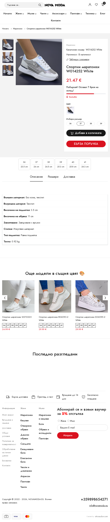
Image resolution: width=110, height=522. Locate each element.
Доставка (6, 428)
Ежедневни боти (26, 451)
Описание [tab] (36, 177)
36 (70, 123)
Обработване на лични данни (8, 452)
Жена (63, 421)
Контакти (56, 20)
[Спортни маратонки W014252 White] (39, 62)
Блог (102, 13)
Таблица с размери (79, 59)
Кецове (24, 420)
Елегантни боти (26, 460)
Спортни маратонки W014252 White (44, 28)
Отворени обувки (26, 427)
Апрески (25, 476)
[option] (8, 45)
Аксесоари (58, 13)
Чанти (43, 13)
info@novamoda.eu (98, 505)
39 (101, 123)
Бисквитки (6, 460)
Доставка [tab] (69, 177)
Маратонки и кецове (45, 416)
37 (81, 123)
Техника (90, 13)
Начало (7, 13)
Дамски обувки (24, 436)
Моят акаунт (8, 414)
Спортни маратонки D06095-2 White (90, 318)
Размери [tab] (53, 177)
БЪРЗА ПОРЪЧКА (86, 144)
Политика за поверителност (9, 442)
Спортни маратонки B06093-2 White (53, 318)
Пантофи (75, 13)
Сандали (25, 443)
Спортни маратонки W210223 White (17, 318)
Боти (41, 424)
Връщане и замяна (7, 421)
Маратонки (17, 28)
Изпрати (67, 435)
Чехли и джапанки (26, 469)
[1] (40, 5)
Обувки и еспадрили (45, 431)
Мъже (31, 13)
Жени (18, 13)
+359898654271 (94, 499)
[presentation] (4, 297)
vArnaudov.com (101, 516)
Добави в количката (88, 133)
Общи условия (6, 434)
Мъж (72, 421)
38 (91, 123)
